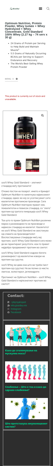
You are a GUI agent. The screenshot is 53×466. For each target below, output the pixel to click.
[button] (40, 8)
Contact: (15, 295)
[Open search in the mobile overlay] (48, 8)
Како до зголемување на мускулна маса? (21, 352)
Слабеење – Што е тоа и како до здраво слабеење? (25, 388)
